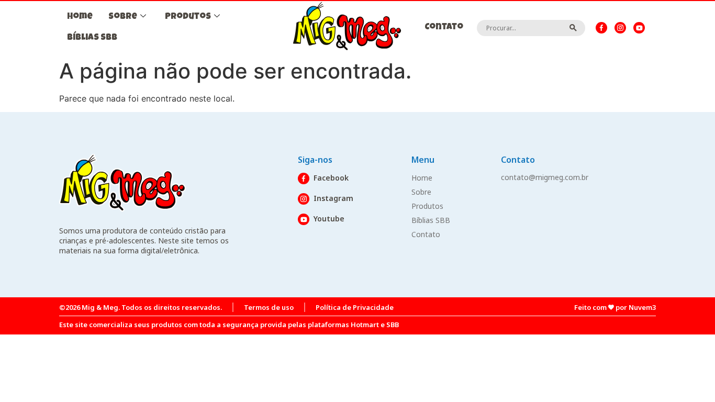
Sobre (122, 17)
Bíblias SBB (92, 38)
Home (80, 17)
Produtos (188, 17)
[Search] (573, 27)
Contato (443, 27)
